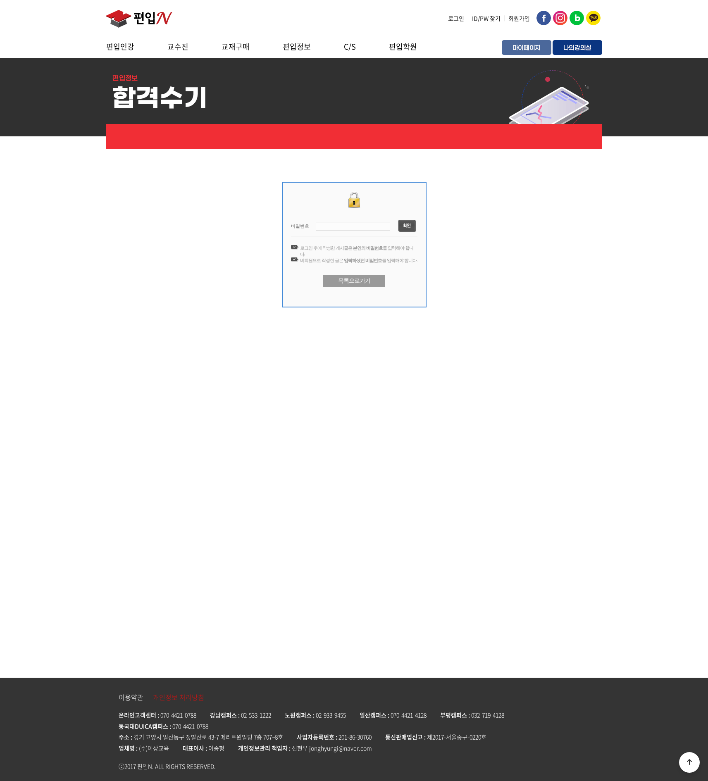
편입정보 (297, 46)
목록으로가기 (354, 280)
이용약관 (131, 697)
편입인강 (120, 46)
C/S (350, 46)
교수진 (177, 46)
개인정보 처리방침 (178, 697)
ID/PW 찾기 (486, 18)
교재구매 (236, 46)
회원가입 (519, 18)
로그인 (456, 18)
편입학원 (403, 46)
